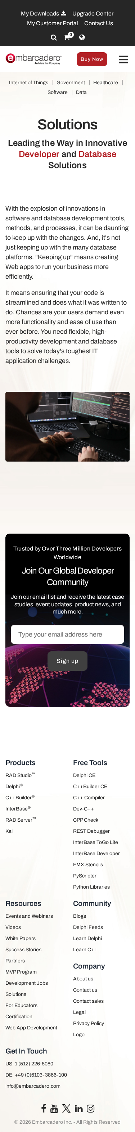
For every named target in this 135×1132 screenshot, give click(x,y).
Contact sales (88, 1001)
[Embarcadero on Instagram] (90, 1110)
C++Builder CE (90, 786)
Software (58, 92)
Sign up (67, 661)
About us (83, 978)
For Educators (21, 1005)
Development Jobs (26, 983)
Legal (79, 1012)
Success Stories (23, 949)
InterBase (18, 808)
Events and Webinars (29, 916)
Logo (79, 1034)
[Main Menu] (123, 60)
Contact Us (98, 23)
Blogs (79, 916)
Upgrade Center (92, 13)
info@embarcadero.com (32, 1086)
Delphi (14, 786)
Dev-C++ (83, 809)
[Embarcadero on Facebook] (43, 1110)
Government (71, 82)
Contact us (85, 990)
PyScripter (84, 876)
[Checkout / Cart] (67, 37)
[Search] (54, 37)
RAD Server (20, 820)
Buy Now (92, 59)
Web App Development (31, 1027)
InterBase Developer (96, 853)
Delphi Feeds (88, 927)
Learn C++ (85, 949)
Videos (13, 927)
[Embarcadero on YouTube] (54, 1110)
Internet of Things (28, 82)
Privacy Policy (88, 1023)
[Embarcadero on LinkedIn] (78, 1110)
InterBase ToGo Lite (95, 842)
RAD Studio (20, 775)
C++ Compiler (89, 797)
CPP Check (85, 820)
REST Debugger (91, 831)
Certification (18, 1016)
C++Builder (20, 797)
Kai (9, 831)
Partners (15, 960)
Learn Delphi (87, 938)
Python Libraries (91, 887)
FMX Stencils (88, 864)
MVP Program (21, 972)
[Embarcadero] (33, 59)
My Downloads (40, 13)
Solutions (15, 994)
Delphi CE (84, 775)
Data (81, 92)
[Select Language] (82, 37)
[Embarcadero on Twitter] (66, 1108)
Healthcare (105, 82)
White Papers (20, 938)
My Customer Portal (52, 23)
